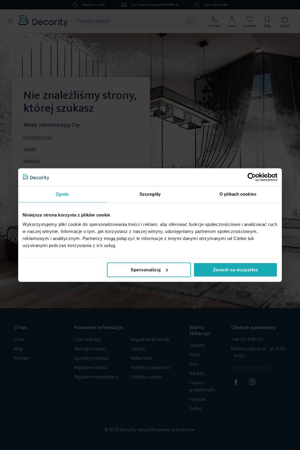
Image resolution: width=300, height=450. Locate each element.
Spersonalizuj (146, 269)
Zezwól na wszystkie (235, 269)
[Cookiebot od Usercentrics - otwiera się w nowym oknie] (251, 177)
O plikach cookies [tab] (237, 194)
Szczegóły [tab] (150, 194)
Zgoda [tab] (62, 194)
